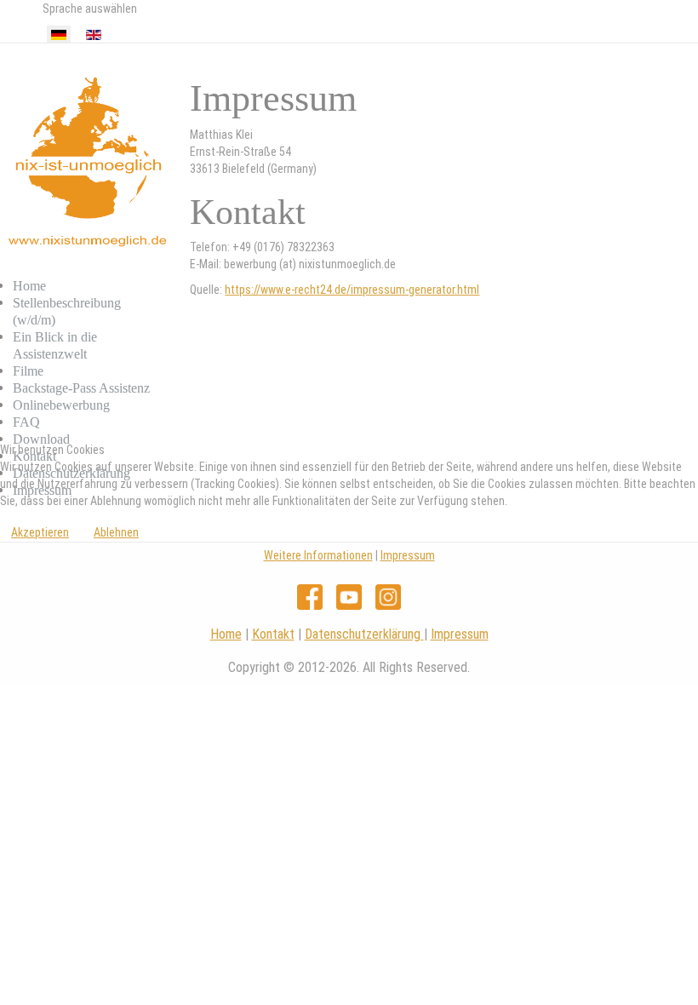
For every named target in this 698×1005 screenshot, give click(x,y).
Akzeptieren (40, 532)
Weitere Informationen (318, 555)
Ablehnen (116, 532)
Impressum (407, 555)
